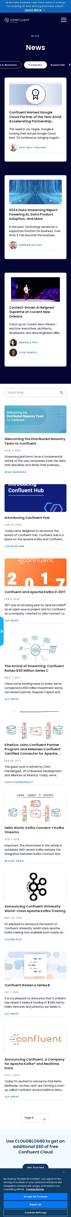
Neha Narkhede (16, 472)
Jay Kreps (12, 620)
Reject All (35, 1204)
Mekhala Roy (28, 342)
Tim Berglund (15, 546)
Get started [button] (35, 1167)
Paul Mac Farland (32, 147)
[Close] (64, 1172)
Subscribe (58, 65)
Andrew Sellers (30, 245)
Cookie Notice (35, 1189)
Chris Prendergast (19, 782)
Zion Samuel (28, 352)
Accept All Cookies (35, 1196)
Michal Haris (14, 861)
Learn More (33, 10)
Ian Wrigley (13, 939)
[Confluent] (17, 20)
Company (35, 65)
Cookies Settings (35, 1212)
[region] (35, 1192)
